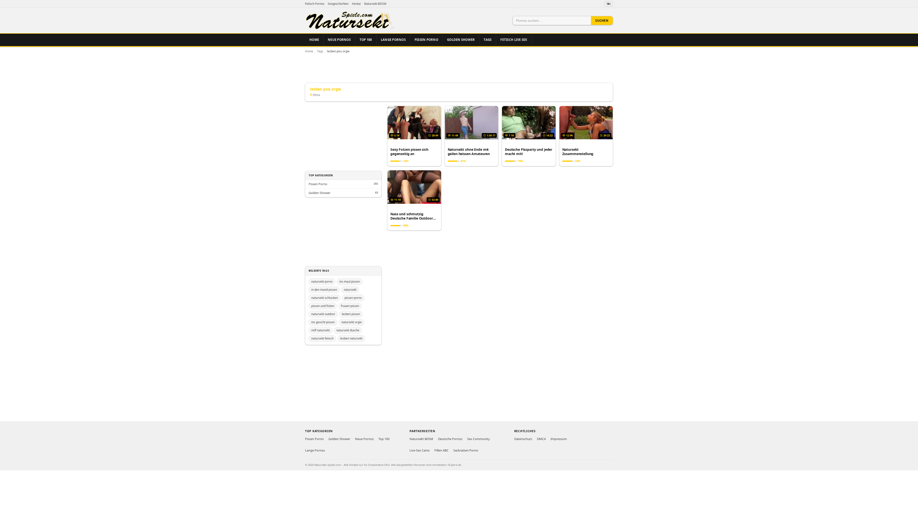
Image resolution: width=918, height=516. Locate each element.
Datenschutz (523, 439)
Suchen (601, 20)
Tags (488, 40)
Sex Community (478, 439)
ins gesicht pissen (323, 322)
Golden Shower (461, 40)
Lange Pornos (393, 40)
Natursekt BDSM (375, 4)
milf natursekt (320, 330)
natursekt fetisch (322, 338)
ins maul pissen (349, 282)
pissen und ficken (322, 306)
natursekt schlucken (324, 298)
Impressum (559, 439)
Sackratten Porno (465, 450)
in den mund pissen (324, 290)
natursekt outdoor (323, 314)
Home (314, 40)
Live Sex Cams (420, 450)
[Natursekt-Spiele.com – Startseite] (349, 20)
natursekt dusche (347, 330)
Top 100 (366, 40)
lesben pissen (351, 314)
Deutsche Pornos (450, 439)
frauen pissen (350, 306)
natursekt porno (322, 282)
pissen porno (353, 298)
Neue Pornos (339, 40)
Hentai (356, 4)
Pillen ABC (441, 450)
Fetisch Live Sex (513, 40)
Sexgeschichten (338, 4)
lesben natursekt (351, 338)
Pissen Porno (426, 40)
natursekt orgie (351, 322)
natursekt (350, 290)
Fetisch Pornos (314, 4)
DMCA (541, 439)
